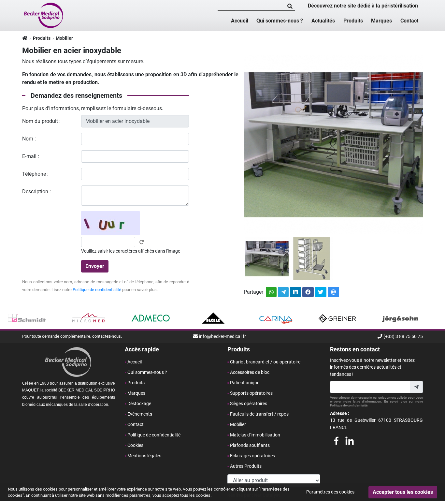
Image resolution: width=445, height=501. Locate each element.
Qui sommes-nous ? (279, 21)
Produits (353, 21)
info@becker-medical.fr (222, 336)
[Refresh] (141, 242)
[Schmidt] (27, 318)
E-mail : (30, 156)
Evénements (139, 414)
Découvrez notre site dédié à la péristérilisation (363, 6)
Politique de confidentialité (97, 289)
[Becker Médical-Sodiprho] (44, 15)
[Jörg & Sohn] (400, 318)
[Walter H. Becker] (213, 318)
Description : (36, 191)
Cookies (135, 445)
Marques (381, 21)
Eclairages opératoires (252, 456)
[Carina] (275, 318)
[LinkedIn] (349, 440)
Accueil (239, 21)
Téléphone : (35, 174)
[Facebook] (336, 440)
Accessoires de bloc (249, 372)
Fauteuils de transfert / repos (259, 414)
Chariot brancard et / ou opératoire (265, 362)
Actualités (323, 21)
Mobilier (64, 38)
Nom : (29, 139)
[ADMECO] (151, 318)
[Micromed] (89, 318)
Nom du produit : (41, 121)
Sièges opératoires (248, 403)
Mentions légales (144, 456)
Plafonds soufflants (250, 445)
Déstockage (139, 403)
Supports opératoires (251, 393)
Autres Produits (246, 466)
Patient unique (244, 383)
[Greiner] (337, 318)
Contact (409, 21)
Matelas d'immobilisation (255, 435)
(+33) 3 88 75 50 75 (403, 336)
